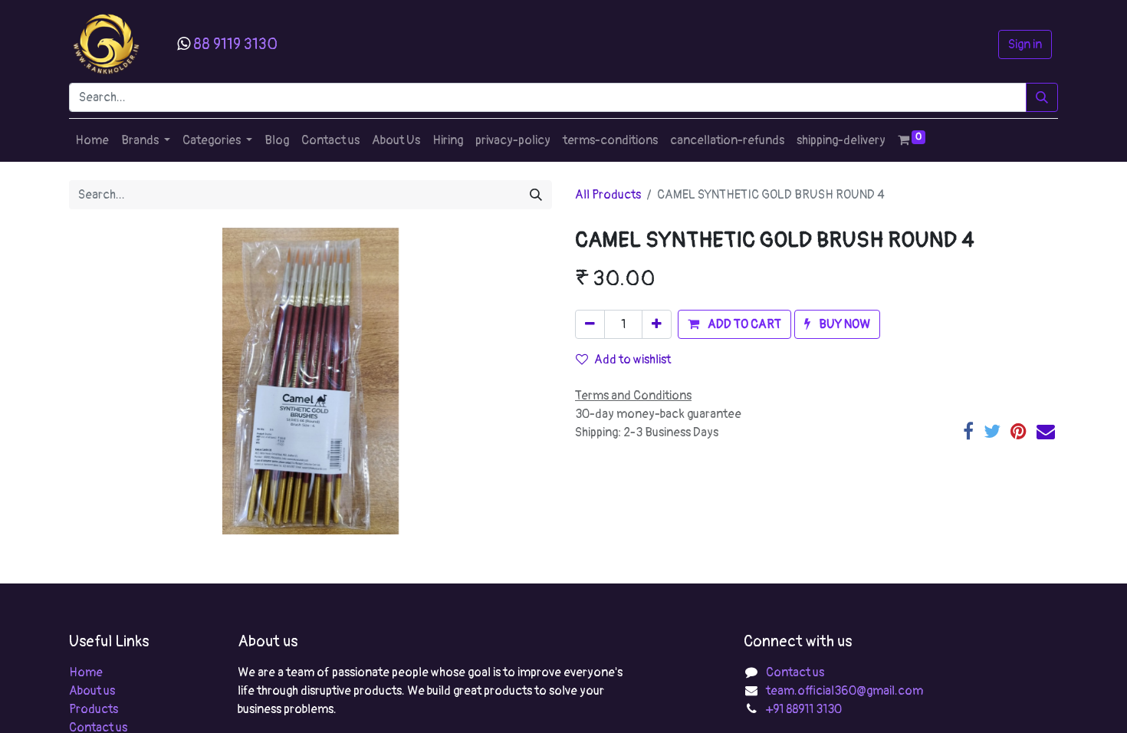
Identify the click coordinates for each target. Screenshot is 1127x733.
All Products (608, 194)
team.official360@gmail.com (844, 690)
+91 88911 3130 (804, 709)
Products (93, 709)
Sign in (1025, 44)
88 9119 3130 (235, 44)
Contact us (795, 672)
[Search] (1042, 97)
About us (92, 690)
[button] (734, 324)
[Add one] (657, 324)
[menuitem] (92, 140)
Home (86, 672)
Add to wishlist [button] (632, 359)
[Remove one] (590, 324)
